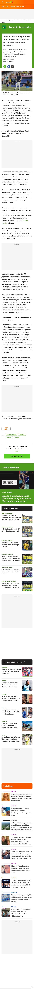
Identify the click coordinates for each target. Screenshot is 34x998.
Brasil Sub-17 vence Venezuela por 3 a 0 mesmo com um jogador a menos (11, 517)
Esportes (10, 20)
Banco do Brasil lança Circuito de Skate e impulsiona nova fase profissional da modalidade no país (11, 725)
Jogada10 (22, 434)
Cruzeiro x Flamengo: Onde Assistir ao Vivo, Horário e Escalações (11, 671)
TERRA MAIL (5, 6)
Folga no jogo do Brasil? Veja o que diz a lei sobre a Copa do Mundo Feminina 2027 (11, 558)
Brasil (3, 22)
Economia (14, 907)
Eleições (13, 878)
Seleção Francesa (7, 492)
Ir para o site (9, 2)
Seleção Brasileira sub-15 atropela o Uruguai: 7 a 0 (11, 530)
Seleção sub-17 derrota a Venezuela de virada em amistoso (10, 572)
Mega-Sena (14, 892)
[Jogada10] (6, 428)
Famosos (13, 791)
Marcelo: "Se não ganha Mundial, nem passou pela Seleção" (11, 545)
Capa (3, 20)
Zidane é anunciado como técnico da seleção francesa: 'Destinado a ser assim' (17, 498)
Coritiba (4, 681)
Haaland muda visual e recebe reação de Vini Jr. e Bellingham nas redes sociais (11, 698)
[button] (2, 2)
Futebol (18, 20)
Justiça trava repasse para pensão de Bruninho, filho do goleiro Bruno (11, 712)
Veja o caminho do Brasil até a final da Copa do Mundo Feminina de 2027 (11, 585)
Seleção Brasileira (20, 27)
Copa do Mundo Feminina (9, 581)
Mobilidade (14, 820)
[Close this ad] (32, 987)
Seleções (26, 20)
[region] (17, 993)
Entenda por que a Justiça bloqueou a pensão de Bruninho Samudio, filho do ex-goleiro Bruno (11, 739)
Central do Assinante (17, 6)
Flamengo (4, 667)
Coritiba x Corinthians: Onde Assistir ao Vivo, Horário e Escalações (10, 685)
